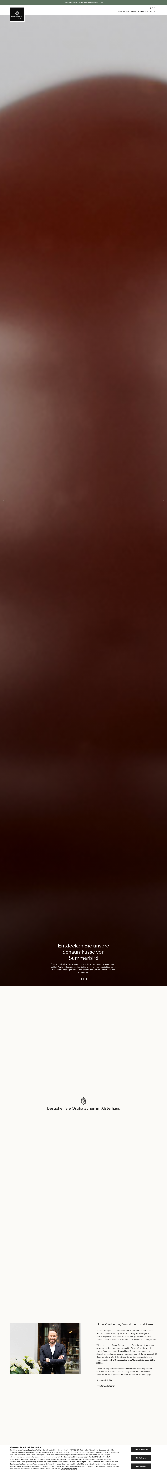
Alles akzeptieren (141, 1449)
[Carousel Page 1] (81, 979)
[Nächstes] (163, 500)
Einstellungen (141, 1458)
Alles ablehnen (141, 1466)
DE (151, 8)
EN (155, 8)
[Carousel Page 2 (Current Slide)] (84, 979)
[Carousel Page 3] (86, 979)
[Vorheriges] (4, 500)
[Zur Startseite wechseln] (17, 14)
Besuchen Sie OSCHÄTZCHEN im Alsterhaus (81, 3)
